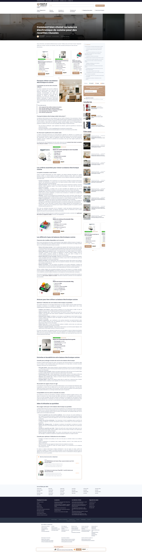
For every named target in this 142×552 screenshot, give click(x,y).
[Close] (91, 237)
